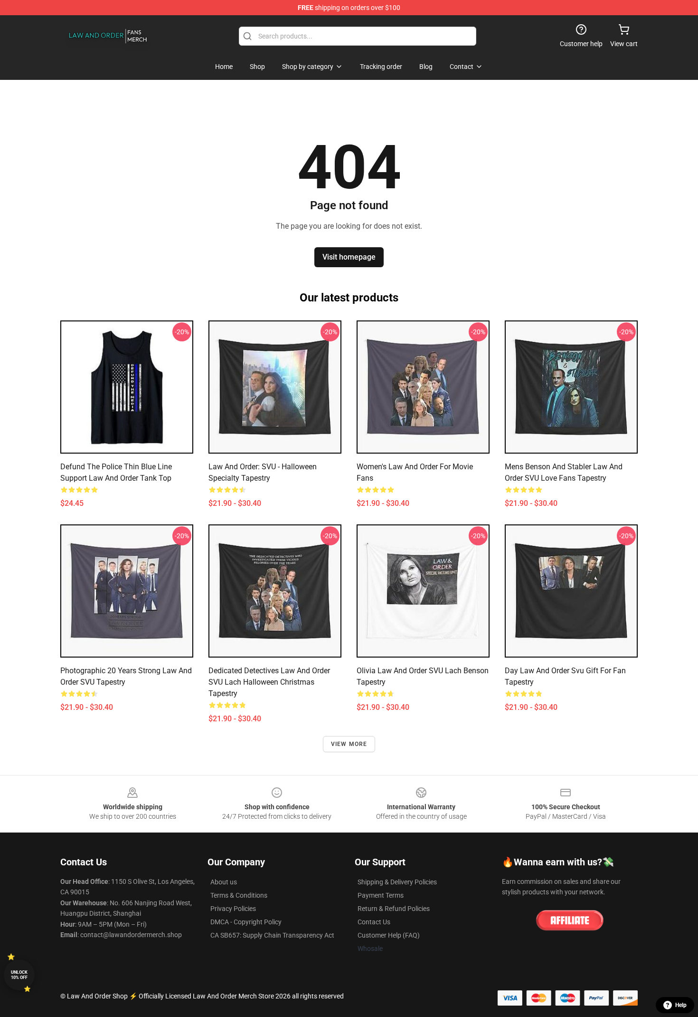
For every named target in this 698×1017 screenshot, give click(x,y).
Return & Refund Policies (394, 908)
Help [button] (681, 1005)
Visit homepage (349, 257)
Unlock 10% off (19, 975)
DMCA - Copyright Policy (246, 922)
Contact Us (374, 922)
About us (223, 882)
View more (349, 744)
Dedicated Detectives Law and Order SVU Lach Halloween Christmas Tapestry (269, 682)
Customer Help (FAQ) (389, 935)
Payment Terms (381, 895)
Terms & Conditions (238, 895)
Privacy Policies (233, 908)
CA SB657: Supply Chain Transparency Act (272, 935)
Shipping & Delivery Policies (397, 882)
